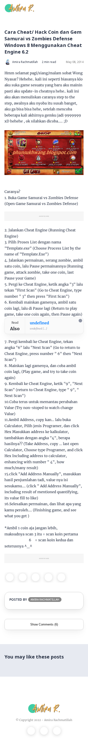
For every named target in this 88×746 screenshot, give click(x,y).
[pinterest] (48, 577)
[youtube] (57, 731)
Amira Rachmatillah (58, 720)
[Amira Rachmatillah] (19, 7)
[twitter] (23, 577)
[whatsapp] (35, 577)
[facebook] (10, 577)
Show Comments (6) (44, 624)
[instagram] (44, 731)
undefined (39, 323)
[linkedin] (61, 577)
